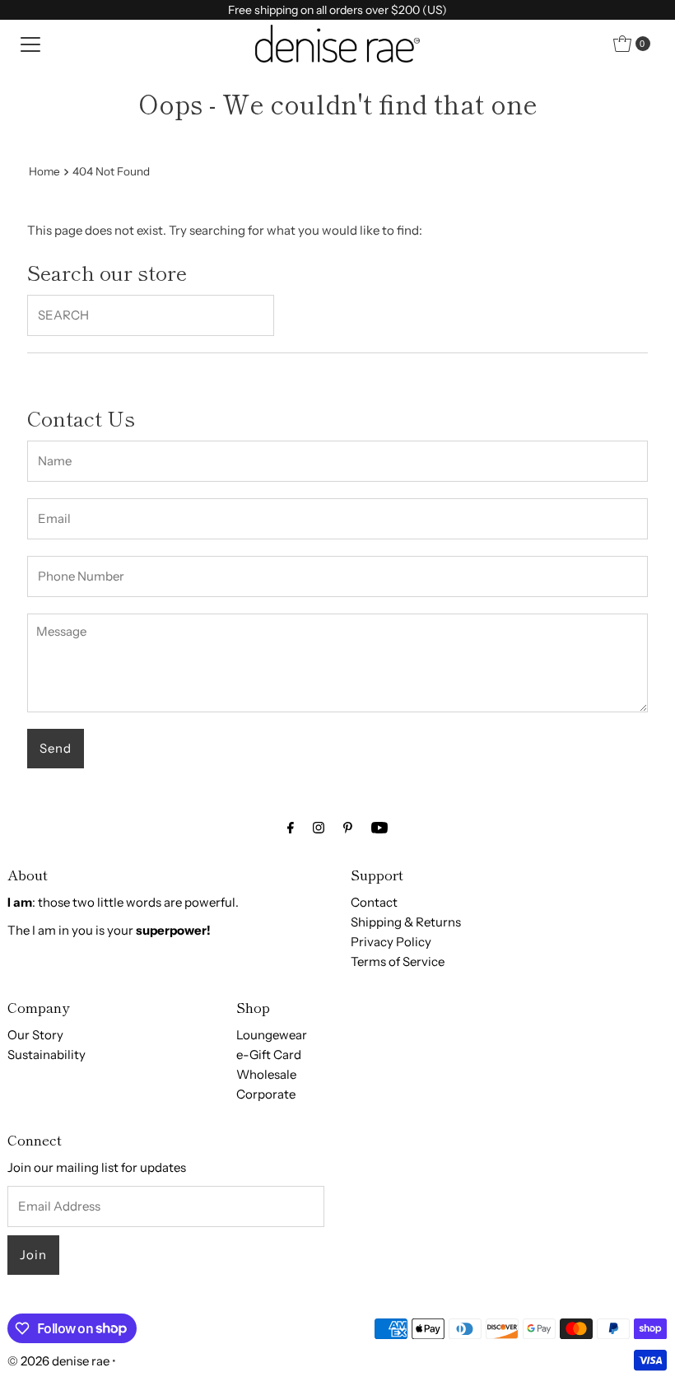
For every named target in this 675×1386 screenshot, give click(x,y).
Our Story (35, 1035)
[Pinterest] (347, 828)
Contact (374, 902)
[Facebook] (290, 828)
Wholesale (266, 1074)
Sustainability (46, 1054)
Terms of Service (398, 961)
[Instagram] (318, 828)
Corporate (266, 1094)
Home (44, 171)
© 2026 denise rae (58, 1361)
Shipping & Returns (406, 922)
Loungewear (271, 1035)
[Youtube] (379, 828)
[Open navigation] (30, 43)
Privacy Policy (391, 942)
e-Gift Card (268, 1054)
